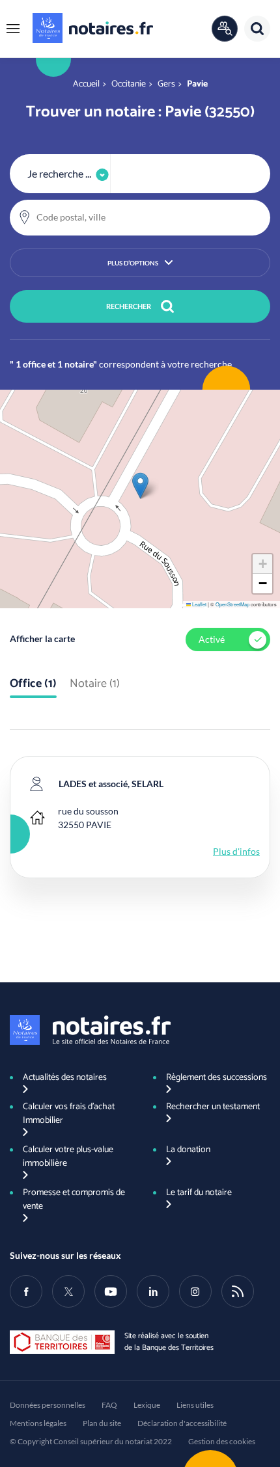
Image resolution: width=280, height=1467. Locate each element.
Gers (166, 84)
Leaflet (198, 604)
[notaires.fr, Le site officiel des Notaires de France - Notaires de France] (90, 1030)
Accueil (86, 84)
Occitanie (128, 84)
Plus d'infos (236, 851)
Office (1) (33, 684)
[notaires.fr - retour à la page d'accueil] (93, 28)
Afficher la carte (42, 638)
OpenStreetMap (232, 604)
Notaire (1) (95, 684)
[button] (13, 29)
